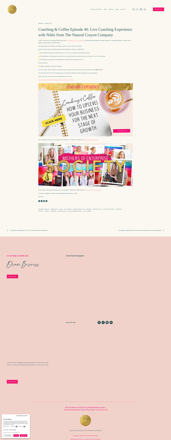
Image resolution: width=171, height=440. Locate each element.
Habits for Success (79, 209)
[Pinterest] (141, 9)
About (105, 9)
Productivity (97, 209)
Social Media (87, 211)
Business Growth (43, 209)
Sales (60, 209)
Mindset (40, 23)
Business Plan (62, 211)
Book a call (158, 9)
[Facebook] (137, 9)
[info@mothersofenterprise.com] (144, 9)
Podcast (111, 9)
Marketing (48, 23)
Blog (117, 9)
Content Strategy (109, 209)
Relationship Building (75, 211)
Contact (122, 9)
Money (47, 211)
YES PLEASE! (12, 381)
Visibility (53, 211)
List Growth (68, 209)
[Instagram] (133, 9)
